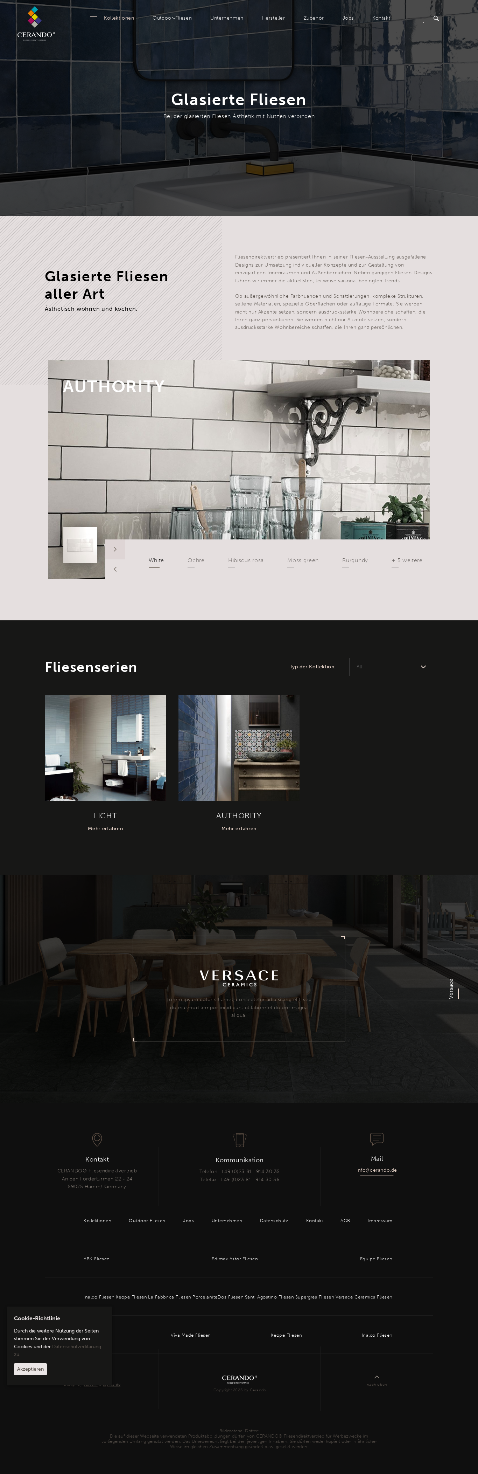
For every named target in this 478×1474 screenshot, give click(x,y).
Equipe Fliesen (376, 1258)
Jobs (348, 18)
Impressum (380, 1220)
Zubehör (314, 18)
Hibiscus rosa (246, 560)
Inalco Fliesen (99, 1297)
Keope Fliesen (131, 1297)
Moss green (303, 560)
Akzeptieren (30, 1369)
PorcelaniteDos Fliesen (218, 1297)
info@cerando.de (377, 1170)
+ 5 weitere (407, 560)
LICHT (105, 815)
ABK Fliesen (97, 1258)
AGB (345, 1220)
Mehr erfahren (105, 829)
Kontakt (381, 18)
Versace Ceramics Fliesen (364, 1297)
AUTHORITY (114, 387)
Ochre (196, 560)
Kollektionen (119, 18)
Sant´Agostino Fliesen (269, 1297)
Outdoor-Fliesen (172, 18)
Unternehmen (227, 18)
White (156, 560)
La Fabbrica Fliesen (169, 1297)
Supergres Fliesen (315, 1297)
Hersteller (273, 18)
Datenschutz (274, 1220)
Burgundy (355, 560)
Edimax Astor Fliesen (235, 1258)
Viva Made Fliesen (191, 1335)
